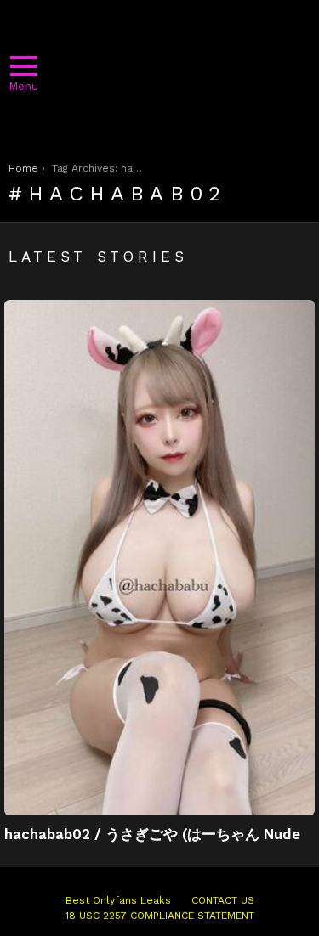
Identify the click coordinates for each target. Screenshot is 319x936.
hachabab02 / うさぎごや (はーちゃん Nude (152, 834)
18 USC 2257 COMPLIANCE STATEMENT (160, 916)
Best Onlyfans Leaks (118, 900)
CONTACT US (222, 900)
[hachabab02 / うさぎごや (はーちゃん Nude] (159, 557)
